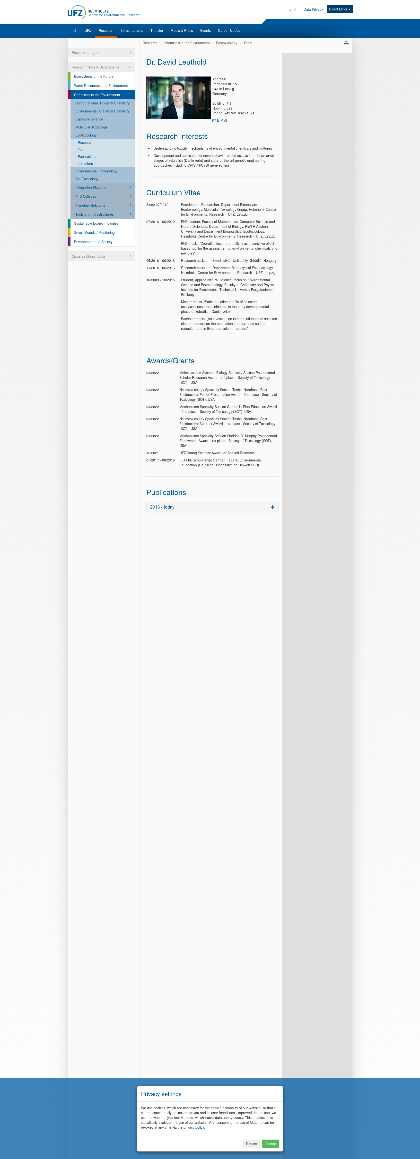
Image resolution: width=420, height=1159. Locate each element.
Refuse (251, 1143)
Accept (270, 1143)
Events (205, 30)
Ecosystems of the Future (94, 76)
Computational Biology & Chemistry (102, 103)
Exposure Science (89, 119)
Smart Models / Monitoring (94, 232)
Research (106, 30)
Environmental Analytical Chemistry (102, 111)
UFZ (88, 30)
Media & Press (182, 30)
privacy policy (194, 1127)
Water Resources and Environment (101, 85)
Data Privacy (313, 9)
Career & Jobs (229, 30)
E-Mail (222, 120)
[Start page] (75, 30)
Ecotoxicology (85, 135)
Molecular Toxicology (91, 127)
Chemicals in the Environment (97, 94)
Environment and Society (93, 241)
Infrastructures (132, 30)
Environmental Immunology (96, 171)
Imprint (291, 9)
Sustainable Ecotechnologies (96, 223)
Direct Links (338, 9)
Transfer (156, 30)
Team (82, 149)
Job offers (85, 163)
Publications (87, 156)
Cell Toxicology (86, 178)
